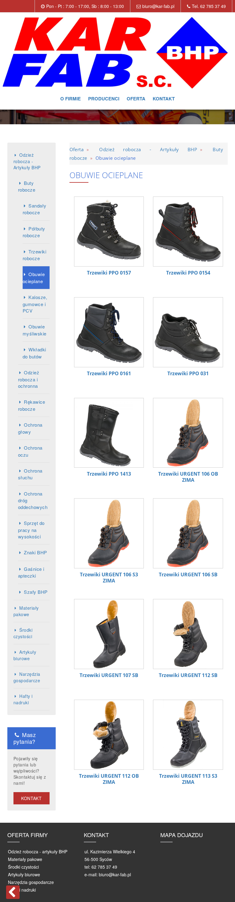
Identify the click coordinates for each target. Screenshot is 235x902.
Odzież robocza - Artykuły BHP (27, 161)
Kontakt (164, 98)
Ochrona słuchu (30, 474)
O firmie (70, 98)
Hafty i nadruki (23, 699)
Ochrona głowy (30, 428)
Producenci (103, 98)
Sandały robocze (35, 208)
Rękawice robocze (31, 405)
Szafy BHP (35, 592)
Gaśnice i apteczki (31, 572)
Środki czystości (22, 633)
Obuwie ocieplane (34, 277)
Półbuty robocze (34, 231)
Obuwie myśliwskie (35, 329)
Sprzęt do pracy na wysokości (31, 530)
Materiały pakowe (26, 611)
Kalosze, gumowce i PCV (35, 304)
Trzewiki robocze (34, 254)
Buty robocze (26, 186)
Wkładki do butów (34, 352)
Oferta (136, 98)
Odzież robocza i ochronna (28, 379)
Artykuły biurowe (24, 655)
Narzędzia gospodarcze (26, 677)
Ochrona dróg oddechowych (32, 500)
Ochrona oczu (30, 451)
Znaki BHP (35, 552)
